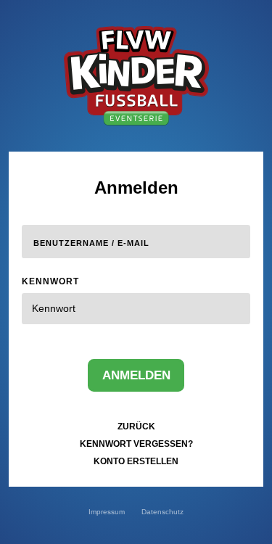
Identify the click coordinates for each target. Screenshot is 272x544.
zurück (136, 426)
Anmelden (136, 375)
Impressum (106, 512)
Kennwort (50, 281)
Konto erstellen (136, 461)
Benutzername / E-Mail (91, 243)
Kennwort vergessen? (136, 444)
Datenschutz (162, 512)
